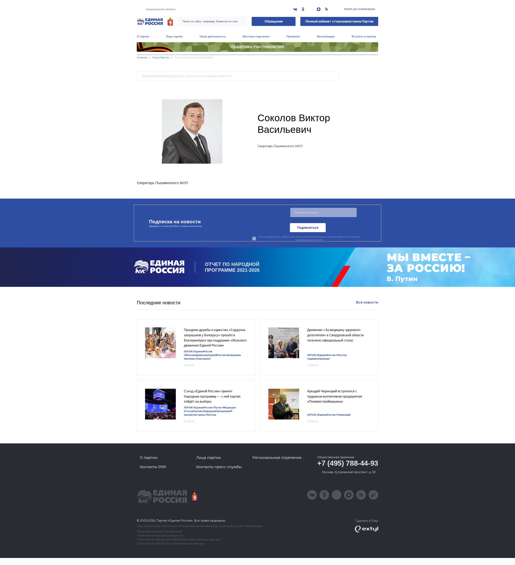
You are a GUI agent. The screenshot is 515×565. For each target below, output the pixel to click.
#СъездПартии (193, 411)
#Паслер (341, 355)
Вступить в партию (364, 36)
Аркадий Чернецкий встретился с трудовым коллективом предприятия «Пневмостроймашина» (334, 396)
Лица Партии (160, 57)
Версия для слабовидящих (359, 9)
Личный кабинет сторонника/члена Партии (339, 21)
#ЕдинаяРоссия (202, 351)
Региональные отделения (277, 457)
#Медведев (229, 407)
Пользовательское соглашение (159, 531)
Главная (142, 57)
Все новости (367, 302)
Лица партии (174, 36)
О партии (143, 36)
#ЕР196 (188, 351)
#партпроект (203, 358)
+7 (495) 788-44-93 (347, 463)
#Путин (217, 407)
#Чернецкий (343, 414)
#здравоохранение (318, 358)
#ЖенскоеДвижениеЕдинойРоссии (204, 355)
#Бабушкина (233, 355)
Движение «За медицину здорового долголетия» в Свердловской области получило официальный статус (335, 335)
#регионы (189, 358)
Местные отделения (256, 36)
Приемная (293, 36)
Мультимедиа (326, 36)
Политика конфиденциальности (160, 535)
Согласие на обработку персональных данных (170, 543)
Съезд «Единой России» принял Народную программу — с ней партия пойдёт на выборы (212, 396)
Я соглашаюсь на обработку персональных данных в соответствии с (309, 238)
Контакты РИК (153, 467)
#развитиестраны (194, 414)
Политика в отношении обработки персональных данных (178, 539)
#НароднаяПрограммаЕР (217, 411)
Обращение (274, 21)
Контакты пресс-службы (219, 467)
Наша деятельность (213, 36)
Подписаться (307, 228)
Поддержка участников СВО (257, 47)
